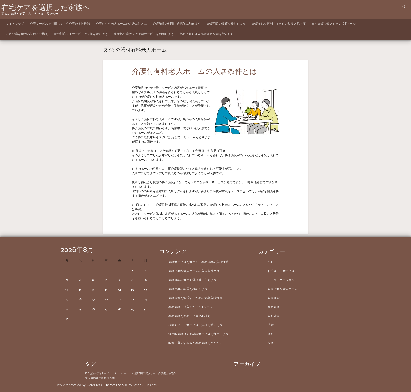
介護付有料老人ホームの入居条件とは (121, 23)
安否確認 (274, 316)
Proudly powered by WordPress (80, 385)
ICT (270, 262)
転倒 (271, 343)
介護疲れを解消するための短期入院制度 (279, 23)
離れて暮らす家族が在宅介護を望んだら (207, 34)
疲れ (271, 334)
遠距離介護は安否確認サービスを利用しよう (144, 34)
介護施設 (274, 298)
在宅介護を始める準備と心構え (27, 34)
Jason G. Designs (145, 385)
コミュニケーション (281, 280)
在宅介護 (274, 307)
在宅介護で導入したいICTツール (334, 23)
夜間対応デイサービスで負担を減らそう (81, 34)
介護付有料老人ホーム (283, 289)
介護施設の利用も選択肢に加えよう (177, 23)
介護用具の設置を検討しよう (226, 23)
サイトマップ (15, 23)
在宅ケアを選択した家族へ (45, 7)
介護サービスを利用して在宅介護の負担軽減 (60, 23)
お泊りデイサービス (281, 271)
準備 (271, 325)
